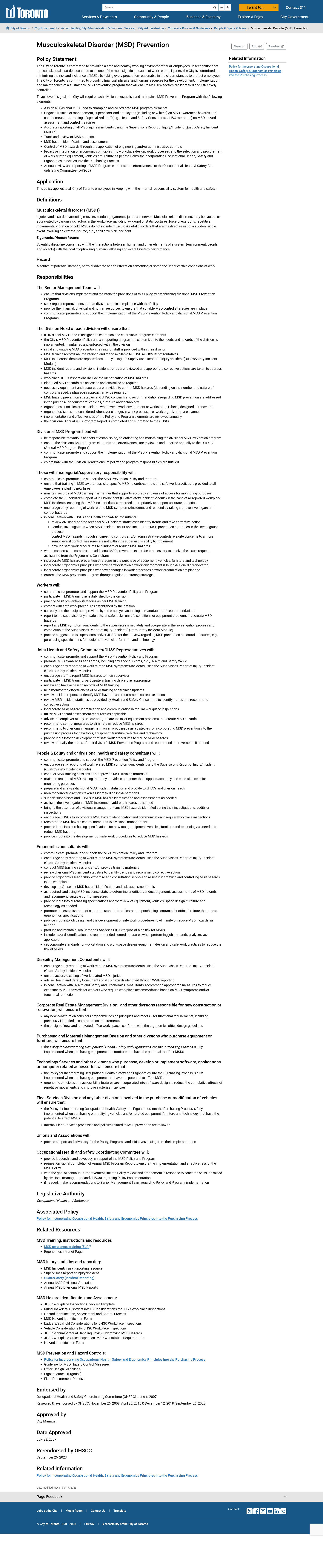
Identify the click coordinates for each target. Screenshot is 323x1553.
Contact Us (98, 1511)
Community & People (151, 17)
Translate (274, 46)
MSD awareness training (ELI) (66, 1246)
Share (240, 46)
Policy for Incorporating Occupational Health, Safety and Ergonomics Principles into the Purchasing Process (117, 1218)
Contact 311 (296, 7)
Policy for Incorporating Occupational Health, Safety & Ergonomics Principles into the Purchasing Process (255, 70)
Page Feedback (49, 1496)
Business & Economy (203, 17)
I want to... (256, 7)
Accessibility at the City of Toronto (125, 1524)
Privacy (89, 1524)
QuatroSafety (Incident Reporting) (69, 1278)
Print (254, 46)
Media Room (74, 1511)
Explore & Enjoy (250, 17)
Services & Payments (99, 17)
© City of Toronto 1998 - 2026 (56, 1524)
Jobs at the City (47, 1511)
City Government (294, 17)
